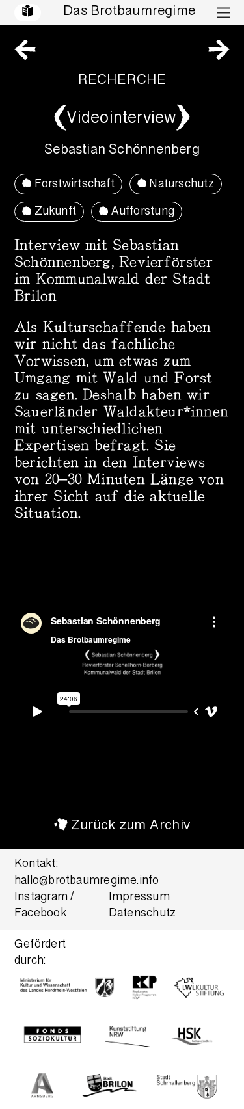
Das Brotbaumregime (129, 12)
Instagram (41, 898)
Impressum (139, 898)
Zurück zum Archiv (130, 826)
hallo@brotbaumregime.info (86, 881)
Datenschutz (142, 914)
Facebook (40, 914)
